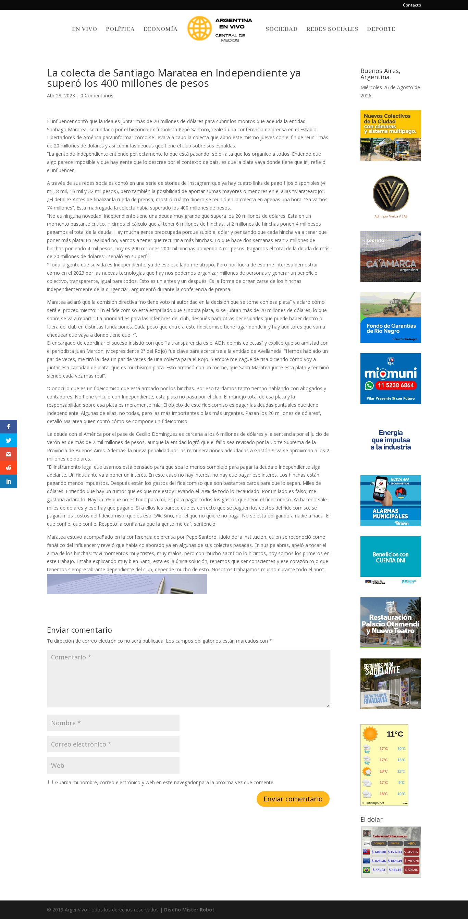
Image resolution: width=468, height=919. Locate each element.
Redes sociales (332, 30)
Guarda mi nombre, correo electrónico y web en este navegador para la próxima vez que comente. (164, 782)
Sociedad (282, 30)
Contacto (412, 5)
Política (120, 30)
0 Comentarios (97, 95)
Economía (161, 30)
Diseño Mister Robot (189, 909)
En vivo (84, 30)
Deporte (381, 30)
